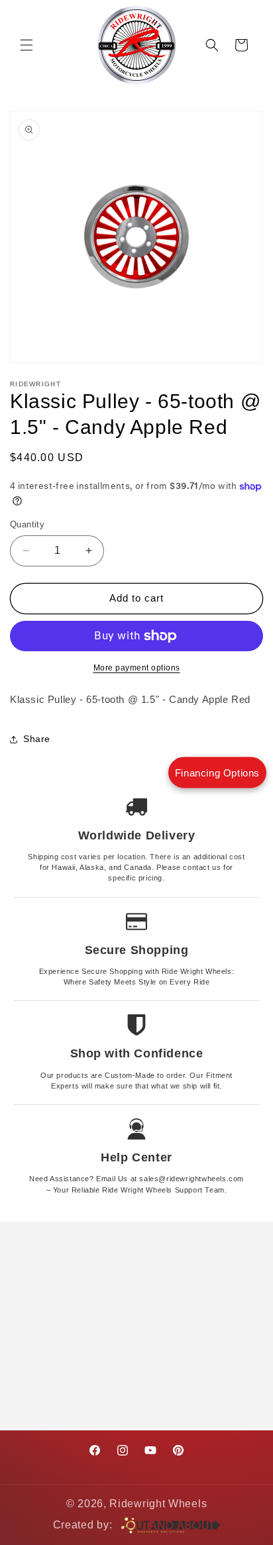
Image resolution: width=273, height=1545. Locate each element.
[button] (26, 45)
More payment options (136, 667)
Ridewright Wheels (158, 1503)
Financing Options (217, 772)
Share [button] (36, 738)
